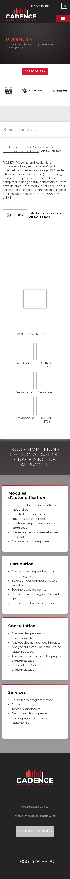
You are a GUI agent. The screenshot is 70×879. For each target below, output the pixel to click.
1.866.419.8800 (41, 6)
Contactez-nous (35, 831)
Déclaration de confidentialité (35, 816)
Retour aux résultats (22, 130)
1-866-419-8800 (35, 861)
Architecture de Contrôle (20, 147)
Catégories (34, 71)
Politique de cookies (35, 806)
